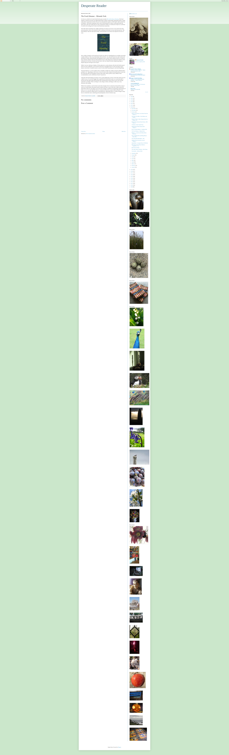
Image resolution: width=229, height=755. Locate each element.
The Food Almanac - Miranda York (138, 131)
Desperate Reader (94, 6)
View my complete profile (140, 61)
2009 (132, 186)
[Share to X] (100, 96)
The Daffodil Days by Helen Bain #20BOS (138, 75)
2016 (132, 174)
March (133, 163)
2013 (132, 179)
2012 (132, 181)
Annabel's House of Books (136, 68)
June (133, 158)
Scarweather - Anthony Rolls (137, 151)
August (133, 155)
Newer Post (83, 131)
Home (104, 131)
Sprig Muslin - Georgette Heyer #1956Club (140, 143)
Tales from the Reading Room (136, 74)
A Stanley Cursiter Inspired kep (137, 124)
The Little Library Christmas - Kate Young (139, 149)
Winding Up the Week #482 (135, 89)
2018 (132, 171)
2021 (132, 105)
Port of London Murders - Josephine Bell (139, 129)
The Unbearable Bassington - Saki (138, 138)
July (133, 156)
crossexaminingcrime (135, 83)
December (134, 108)
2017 (132, 172)
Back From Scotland (135, 147)
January (133, 167)
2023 (132, 101)
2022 (132, 103)
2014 (132, 178)
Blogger (119, 747)
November (134, 110)
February (133, 165)
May (133, 160)
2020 (132, 106)
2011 (132, 183)
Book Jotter (133, 88)
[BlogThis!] (99, 96)
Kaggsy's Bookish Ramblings (136, 78)
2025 (132, 98)
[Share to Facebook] (101, 96)
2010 (132, 185)
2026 (132, 96)
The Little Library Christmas (113, 19)
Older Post (124, 131)
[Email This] (98, 96)
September (134, 153)
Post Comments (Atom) (90, 133)
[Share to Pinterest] (102, 96)
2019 (132, 169)
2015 (132, 176)
